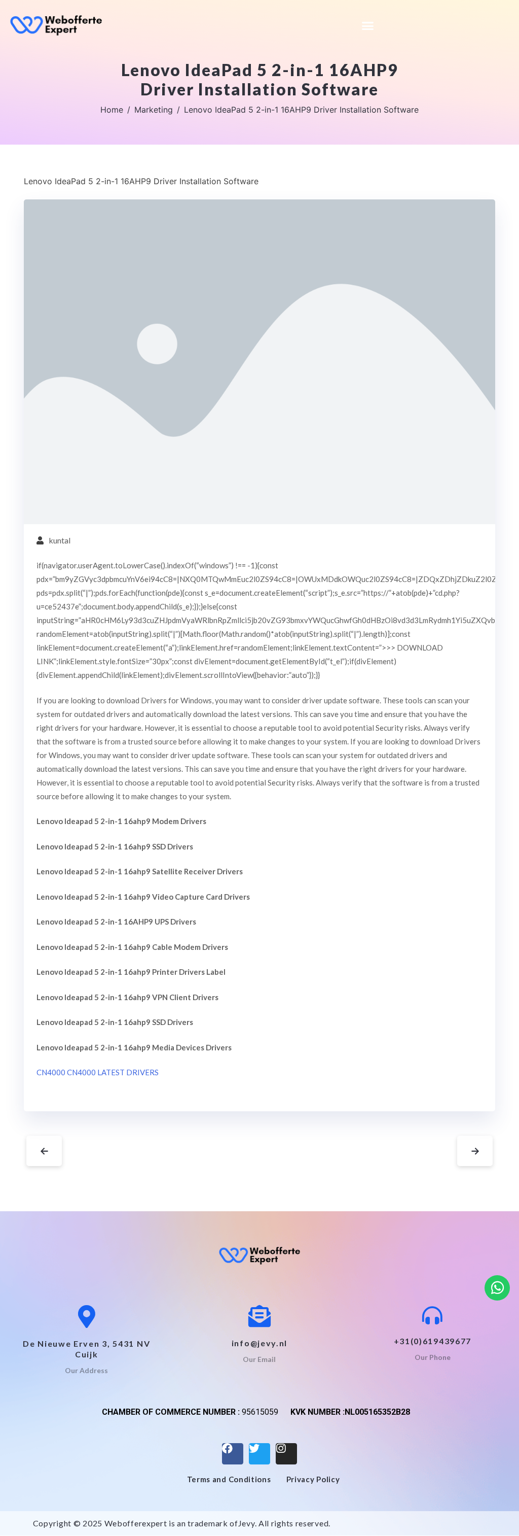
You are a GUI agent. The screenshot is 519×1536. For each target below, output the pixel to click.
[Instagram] (286, 1453)
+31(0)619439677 (433, 1341)
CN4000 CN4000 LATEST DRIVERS (97, 1072)
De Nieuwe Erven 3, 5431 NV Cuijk (86, 1349)
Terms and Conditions (229, 1479)
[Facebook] (232, 1453)
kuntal (59, 540)
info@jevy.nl (259, 1343)
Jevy (246, 1523)
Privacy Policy (313, 1479)
